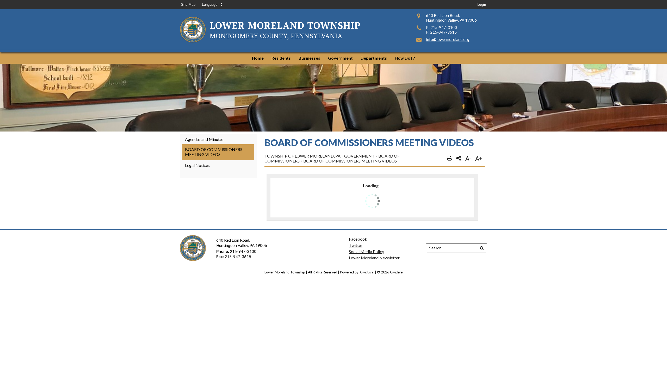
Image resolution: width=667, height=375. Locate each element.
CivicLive (366, 272)
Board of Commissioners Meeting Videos (213, 152)
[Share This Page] (458, 158)
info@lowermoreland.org (448, 39)
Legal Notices (197, 165)
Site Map (188, 5)
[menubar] (333, 58)
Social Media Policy (366, 251)
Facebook (358, 238)
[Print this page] (449, 158)
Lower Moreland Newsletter (374, 257)
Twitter (355, 245)
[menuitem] (258, 58)
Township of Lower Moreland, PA (302, 155)
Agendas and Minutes (204, 139)
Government (359, 155)
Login (481, 5)
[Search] (481, 248)
